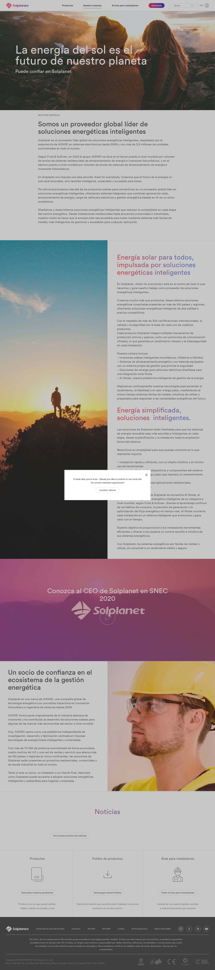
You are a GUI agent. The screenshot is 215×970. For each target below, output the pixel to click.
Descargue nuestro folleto (107, 892)
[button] (107, 617)
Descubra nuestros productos (37, 892)
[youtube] (206, 929)
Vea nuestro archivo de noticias (70, 835)
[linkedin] (198, 929)
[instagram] (181, 929)
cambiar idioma (107, 490)
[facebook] (189, 929)
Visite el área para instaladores (177, 892)
